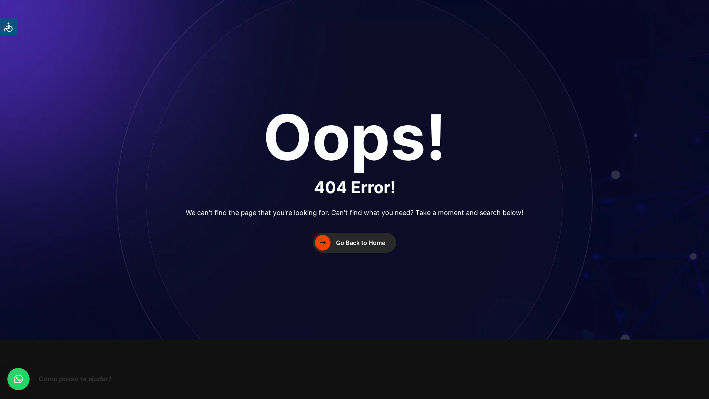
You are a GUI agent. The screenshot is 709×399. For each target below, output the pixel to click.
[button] (18, 379)
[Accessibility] (8, 26)
